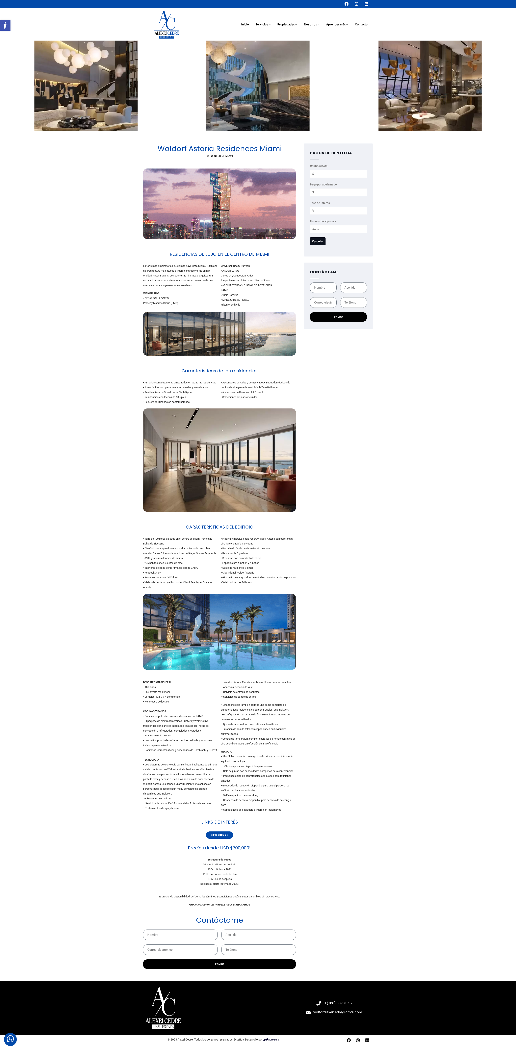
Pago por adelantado (323, 184)
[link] (5, 25)
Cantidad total (319, 166)
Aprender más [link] (336, 24)
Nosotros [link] (310, 24)
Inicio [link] (245, 24)
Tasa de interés (320, 203)
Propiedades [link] (286, 24)
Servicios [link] (261, 24)
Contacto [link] (361, 24)
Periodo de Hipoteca (323, 221)
